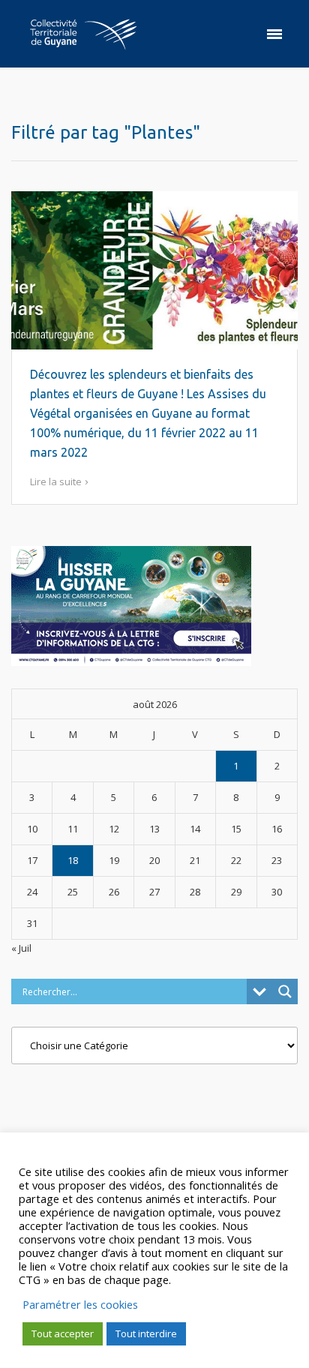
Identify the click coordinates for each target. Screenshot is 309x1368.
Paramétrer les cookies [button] (80, 1304)
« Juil (21, 948)
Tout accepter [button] (63, 1333)
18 (73, 860)
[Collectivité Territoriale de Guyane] (83, 34)
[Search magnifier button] (285, 991)
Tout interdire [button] (146, 1333)
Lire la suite (56, 481)
